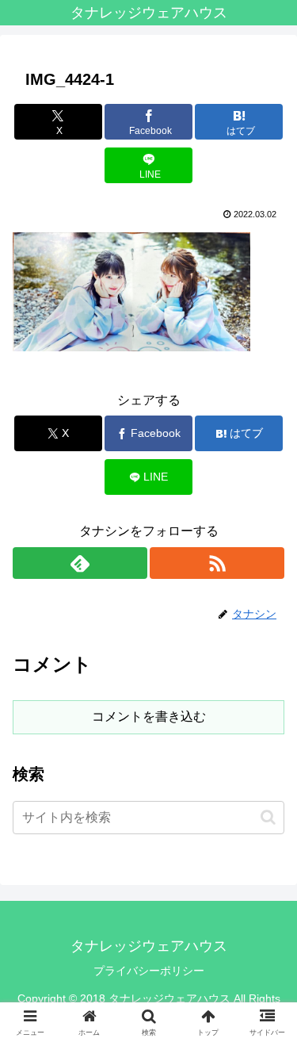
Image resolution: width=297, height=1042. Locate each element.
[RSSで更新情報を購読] (217, 563)
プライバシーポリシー (148, 970)
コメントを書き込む (149, 716)
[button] (268, 817)
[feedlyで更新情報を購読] (80, 563)
